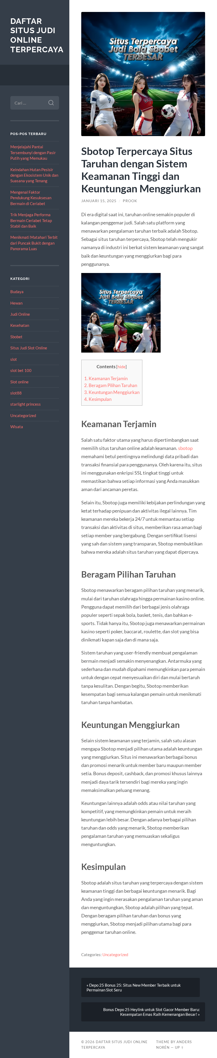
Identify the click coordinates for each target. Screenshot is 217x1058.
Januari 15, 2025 (98, 201)
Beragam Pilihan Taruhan (110, 385)
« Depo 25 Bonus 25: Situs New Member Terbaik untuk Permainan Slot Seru (134, 987)
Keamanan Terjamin (106, 378)
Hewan (16, 303)
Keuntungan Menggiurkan (111, 392)
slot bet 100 (20, 370)
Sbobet (16, 336)
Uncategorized (23, 415)
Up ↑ (179, 1047)
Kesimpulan (97, 399)
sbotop (185, 448)
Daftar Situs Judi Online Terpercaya (37, 35)
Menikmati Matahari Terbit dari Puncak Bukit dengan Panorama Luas (34, 243)
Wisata (16, 426)
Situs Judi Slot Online (28, 347)
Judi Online (20, 314)
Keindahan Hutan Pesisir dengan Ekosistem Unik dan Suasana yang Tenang (34, 175)
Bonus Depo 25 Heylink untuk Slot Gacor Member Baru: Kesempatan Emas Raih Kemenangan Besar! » (151, 1012)
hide (121, 366)
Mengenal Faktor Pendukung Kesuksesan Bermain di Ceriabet (30, 198)
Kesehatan (19, 325)
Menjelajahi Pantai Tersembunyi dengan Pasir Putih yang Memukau (33, 152)
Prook (130, 201)
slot (13, 359)
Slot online (19, 381)
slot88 (16, 393)
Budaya (17, 291)
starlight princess (25, 404)
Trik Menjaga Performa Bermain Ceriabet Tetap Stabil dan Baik (31, 220)
